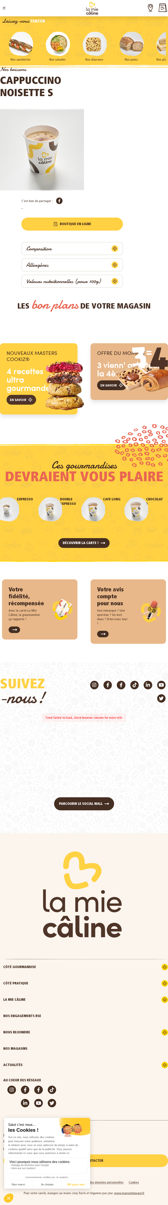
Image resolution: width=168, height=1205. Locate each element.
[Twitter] (161, 698)
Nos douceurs (94, 59)
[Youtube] (161, 685)
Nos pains (131, 59)
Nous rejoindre (16, 1032)
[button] (4, 8)
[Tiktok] (134, 685)
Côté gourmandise (19, 967)
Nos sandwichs (21, 59)
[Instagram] (94, 685)
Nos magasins (15, 1049)
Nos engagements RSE (22, 1016)
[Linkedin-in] (148, 685)
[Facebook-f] (107, 685)
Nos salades (57, 59)
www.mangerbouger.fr (129, 1193)
